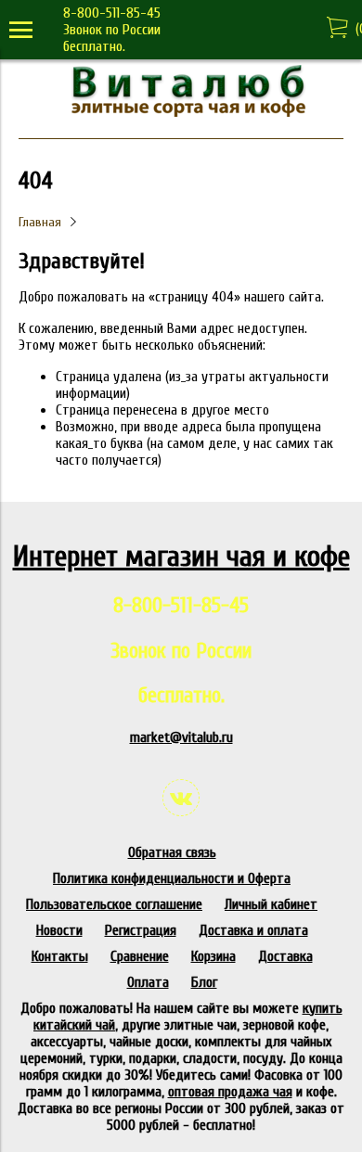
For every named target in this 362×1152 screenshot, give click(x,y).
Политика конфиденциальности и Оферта (172, 878)
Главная (40, 222)
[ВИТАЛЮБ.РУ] (181, 112)
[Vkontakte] (181, 797)
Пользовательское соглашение (114, 904)
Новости (59, 930)
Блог (204, 982)
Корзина (213, 956)
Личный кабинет (271, 904)
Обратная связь (172, 852)
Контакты (60, 956)
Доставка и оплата (253, 930)
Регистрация (140, 930)
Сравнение (139, 956)
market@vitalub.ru (181, 737)
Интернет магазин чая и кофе (181, 556)
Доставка (285, 956)
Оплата (148, 982)
